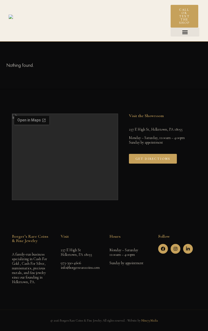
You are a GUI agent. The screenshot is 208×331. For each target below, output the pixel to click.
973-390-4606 (71, 263)
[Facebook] (163, 249)
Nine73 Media (149, 320)
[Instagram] (175, 249)
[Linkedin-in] (188, 249)
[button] (185, 32)
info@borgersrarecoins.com (80, 267)
